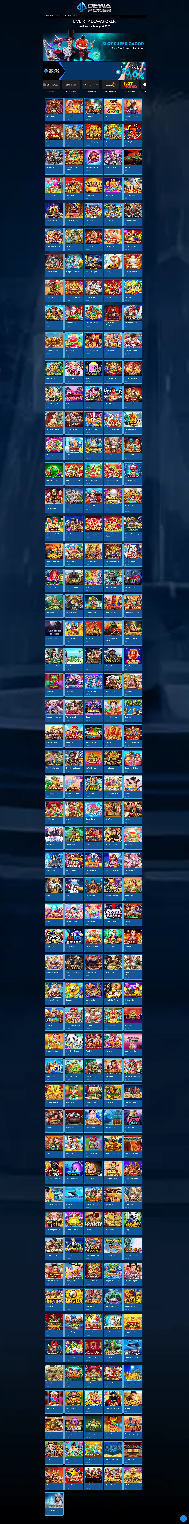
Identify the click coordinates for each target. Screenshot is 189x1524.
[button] (144, 84)
